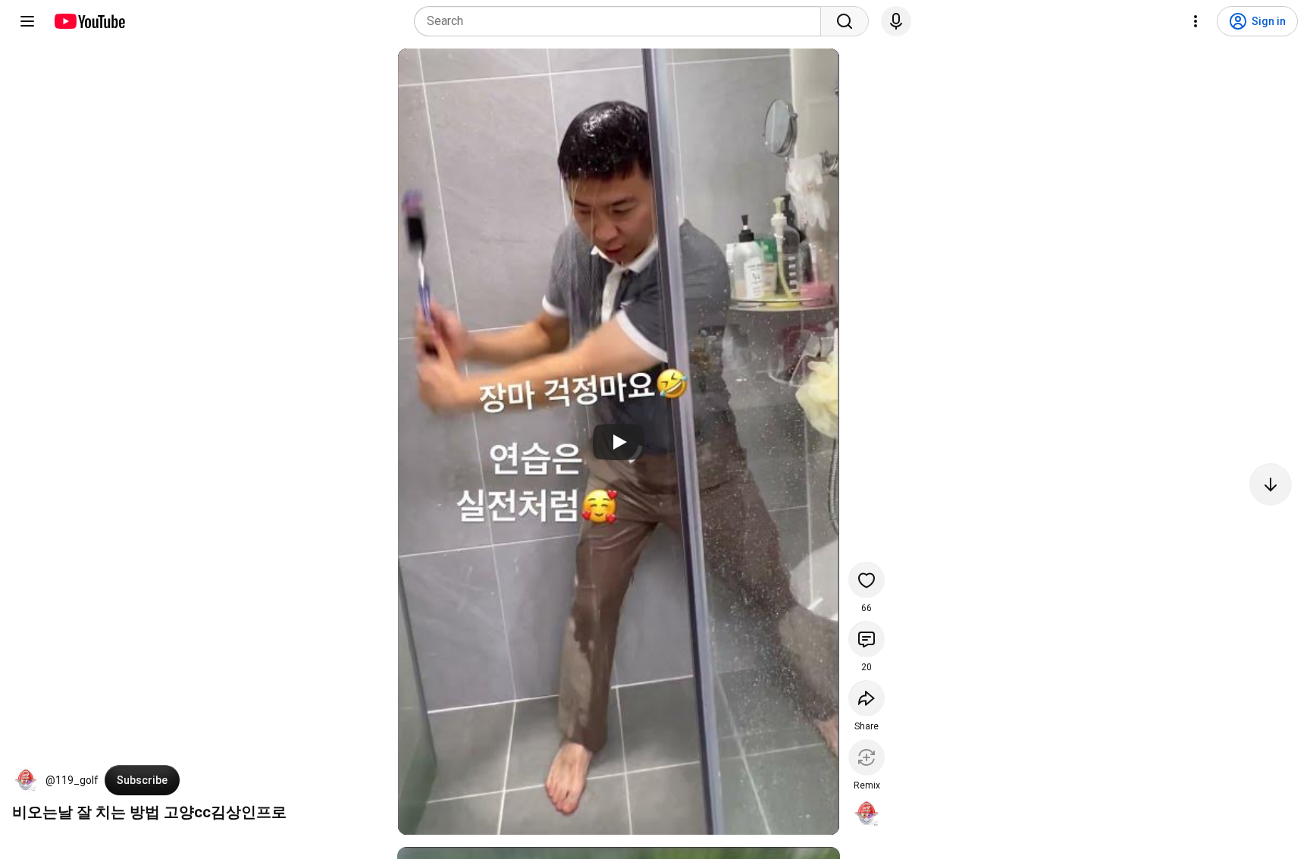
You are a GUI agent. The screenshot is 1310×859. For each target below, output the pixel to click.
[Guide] (27, 21)
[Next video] (1270, 484)
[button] (25, 780)
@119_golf (72, 780)
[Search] (844, 21)
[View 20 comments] (866, 639)
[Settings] (1195, 21)
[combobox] (622, 21)
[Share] (866, 698)
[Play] (618, 442)
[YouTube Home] (89, 21)
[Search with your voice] (896, 21)
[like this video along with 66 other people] (866, 580)
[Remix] (866, 757)
